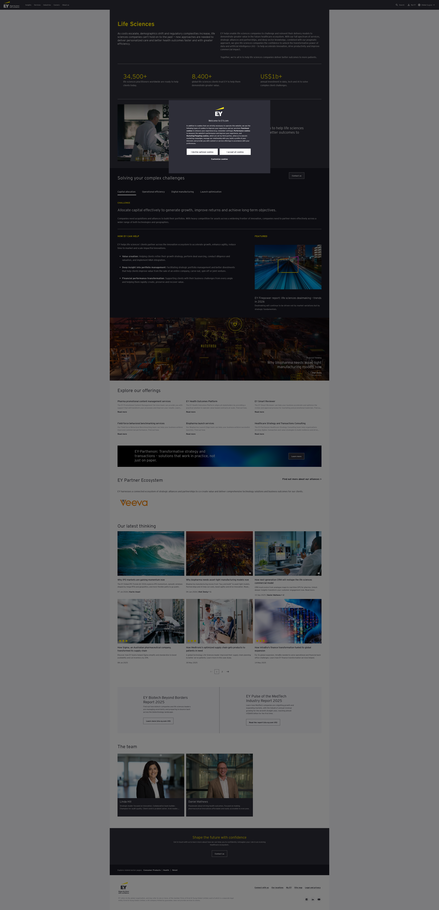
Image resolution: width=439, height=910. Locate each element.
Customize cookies (219, 159)
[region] (219, 136)
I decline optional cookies (202, 152)
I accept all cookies (235, 152)
